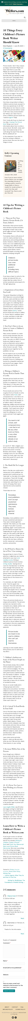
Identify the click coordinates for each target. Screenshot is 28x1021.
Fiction (11, 513)
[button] (14, 515)
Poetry (11, 521)
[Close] (21, 492)
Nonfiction (12, 517)
